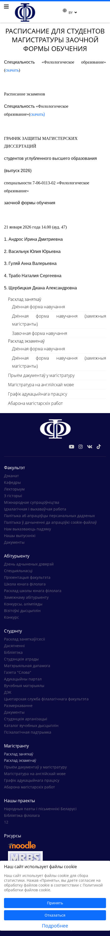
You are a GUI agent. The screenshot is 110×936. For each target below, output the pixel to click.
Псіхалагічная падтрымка (27, 732)
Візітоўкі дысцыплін (22, 610)
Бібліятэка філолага (22, 815)
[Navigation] (6, 6)
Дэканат (11, 475)
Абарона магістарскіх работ (35, 403)
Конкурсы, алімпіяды (23, 603)
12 (6, 822)
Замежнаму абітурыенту (26, 597)
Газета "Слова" (17, 672)
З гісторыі (13, 495)
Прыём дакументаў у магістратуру (41, 375)
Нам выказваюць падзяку (27, 528)
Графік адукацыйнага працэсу (37, 394)
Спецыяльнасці (18, 570)
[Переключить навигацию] (59, 12)
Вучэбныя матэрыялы (24, 685)
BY (70, 12)
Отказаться (55, 915)
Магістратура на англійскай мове (41, 385)
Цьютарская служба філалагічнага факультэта (46, 698)
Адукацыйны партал (23, 678)
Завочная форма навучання (39, 333)
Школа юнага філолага (25, 583)
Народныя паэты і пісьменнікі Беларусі (40, 808)
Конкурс (11, 617)
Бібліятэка (13, 652)
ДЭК (7, 692)
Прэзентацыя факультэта (27, 577)
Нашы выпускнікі (20, 535)
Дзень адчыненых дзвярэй (29, 564)
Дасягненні (14, 645)
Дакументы (14, 542)
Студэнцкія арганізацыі (25, 718)
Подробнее (55, 925)
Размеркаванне (18, 705)
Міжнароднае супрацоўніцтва (31, 502)
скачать (12, 70)
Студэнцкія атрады (21, 659)
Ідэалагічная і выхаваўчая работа (35, 508)
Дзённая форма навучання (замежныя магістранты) (59, 320)
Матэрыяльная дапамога (27, 665)
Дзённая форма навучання (38, 307)
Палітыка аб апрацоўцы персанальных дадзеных (49, 515)
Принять (55, 902)
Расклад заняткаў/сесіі (24, 639)
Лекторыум (14, 489)
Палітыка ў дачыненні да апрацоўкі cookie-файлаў (50, 522)
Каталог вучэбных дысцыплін (31, 725)
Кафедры (12, 482)
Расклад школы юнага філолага (32, 590)
